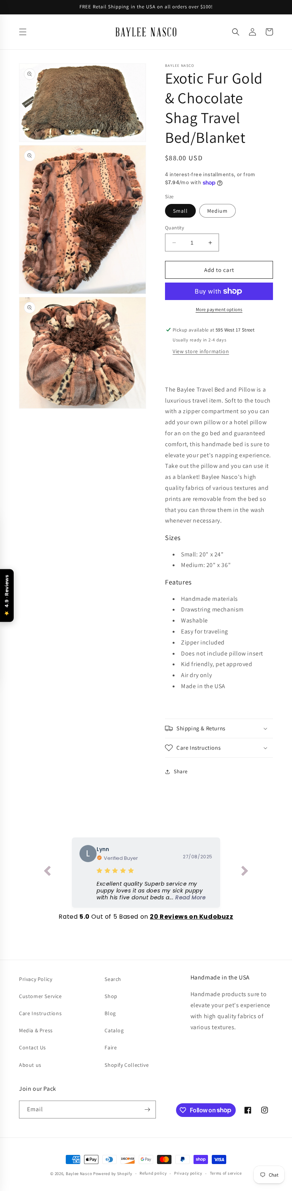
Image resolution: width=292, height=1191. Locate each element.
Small (180, 210)
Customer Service (40, 996)
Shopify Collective (127, 1064)
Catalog (114, 1030)
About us (30, 1064)
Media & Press (36, 1030)
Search (113, 979)
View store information (201, 351)
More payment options (219, 309)
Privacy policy (188, 1173)
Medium (217, 210)
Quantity (174, 227)
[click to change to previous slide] (47, 872)
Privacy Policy (35, 979)
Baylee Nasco (79, 1173)
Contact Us (32, 1047)
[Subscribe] (147, 1109)
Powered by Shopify (112, 1173)
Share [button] (181, 771)
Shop (111, 996)
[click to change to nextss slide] (244, 872)
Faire (111, 1047)
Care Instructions (40, 1013)
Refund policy (153, 1173)
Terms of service (226, 1173)
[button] (22, 32)
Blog (110, 1013)
